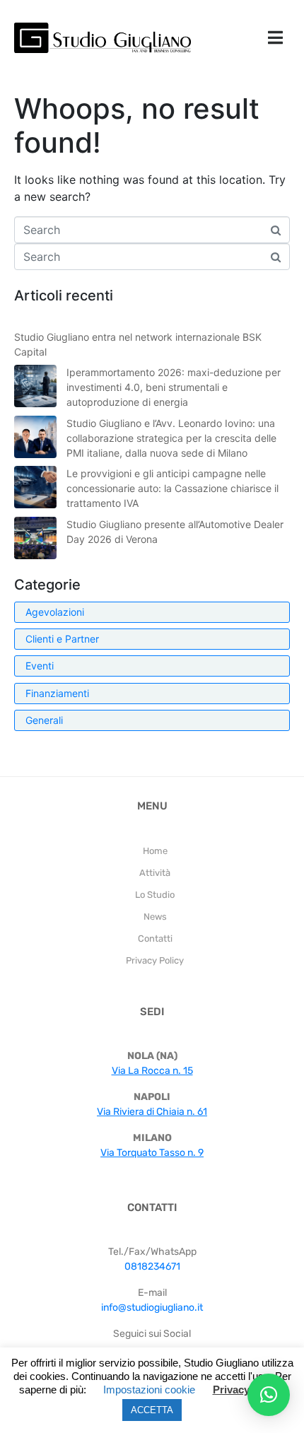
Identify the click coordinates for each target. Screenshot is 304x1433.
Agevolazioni (54, 612)
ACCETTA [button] (152, 1410)
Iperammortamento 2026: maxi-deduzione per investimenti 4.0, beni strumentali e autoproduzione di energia (173, 387)
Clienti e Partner (62, 639)
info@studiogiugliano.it (152, 1308)
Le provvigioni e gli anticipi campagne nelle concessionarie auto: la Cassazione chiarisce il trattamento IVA (172, 488)
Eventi (39, 666)
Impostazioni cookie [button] (149, 1390)
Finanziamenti (57, 693)
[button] (268, 1395)
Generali (44, 720)
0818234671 (152, 1267)
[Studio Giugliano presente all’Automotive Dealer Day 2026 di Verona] (35, 538)
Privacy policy (247, 1390)
